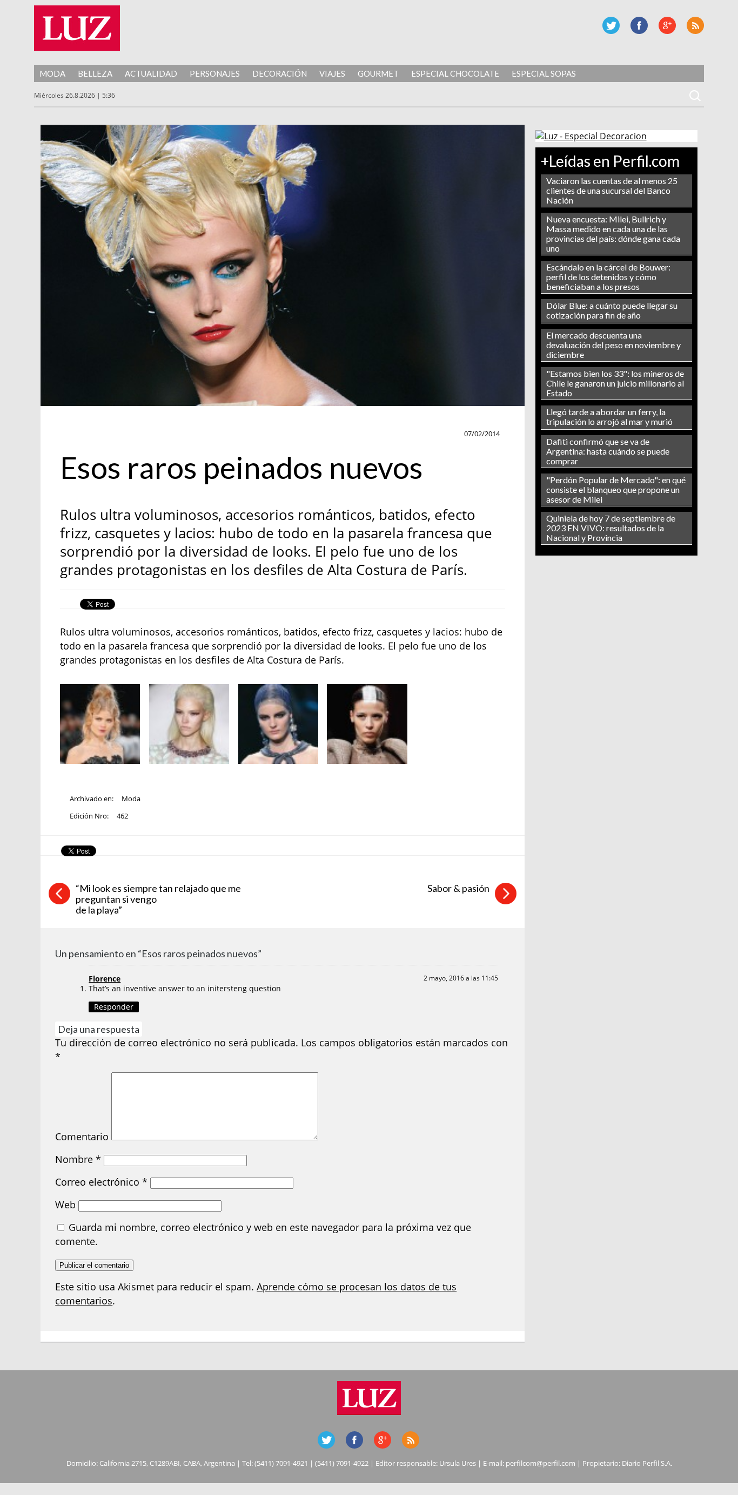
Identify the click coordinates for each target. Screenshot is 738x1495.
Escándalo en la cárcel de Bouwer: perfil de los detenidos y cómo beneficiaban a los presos (608, 277)
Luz (77, 28)
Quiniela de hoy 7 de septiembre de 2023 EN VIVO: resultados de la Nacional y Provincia (610, 528)
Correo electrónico (101, 1181)
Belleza (95, 73)
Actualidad (151, 73)
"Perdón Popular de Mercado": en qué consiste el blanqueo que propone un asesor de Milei (616, 489)
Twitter (611, 25)
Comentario (82, 1136)
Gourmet (378, 73)
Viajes (332, 73)
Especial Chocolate (455, 73)
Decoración (279, 73)
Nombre (78, 1159)
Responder (113, 1007)
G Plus (667, 25)
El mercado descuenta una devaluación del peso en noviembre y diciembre (613, 345)
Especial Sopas (544, 73)
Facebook (639, 25)
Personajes (215, 73)
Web (65, 1204)
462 (122, 816)
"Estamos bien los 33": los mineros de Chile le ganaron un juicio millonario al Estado (615, 383)
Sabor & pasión (458, 888)
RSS (695, 25)
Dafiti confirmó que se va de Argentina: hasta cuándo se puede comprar (607, 451)
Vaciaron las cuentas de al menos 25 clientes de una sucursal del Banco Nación (611, 190)
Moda (52, 73)
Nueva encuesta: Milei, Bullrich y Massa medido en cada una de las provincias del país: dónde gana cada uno (613, 233)
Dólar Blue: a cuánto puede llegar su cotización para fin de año (611, 310)
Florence (104, 978)
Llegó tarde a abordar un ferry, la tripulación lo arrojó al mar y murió (609, 417)
